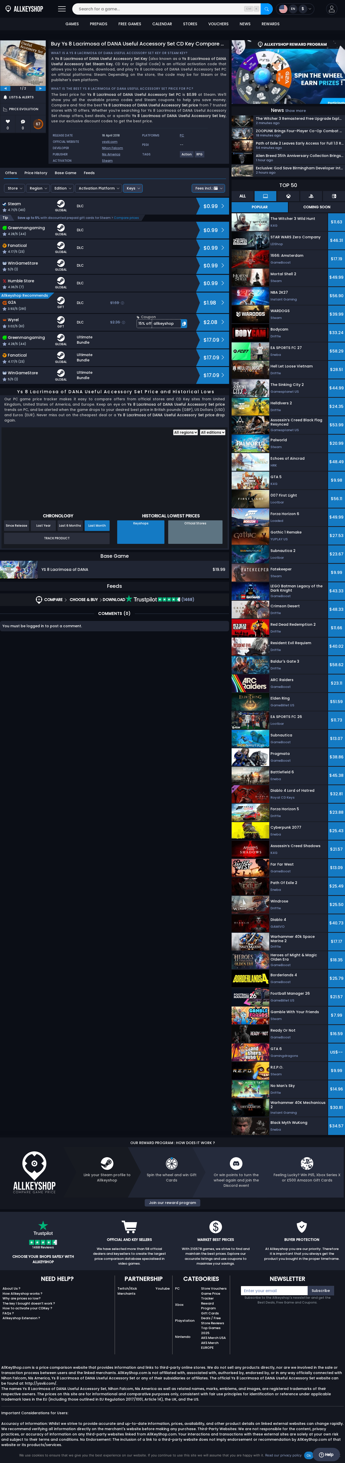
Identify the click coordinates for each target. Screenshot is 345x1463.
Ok (309, 1455)
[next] (41, 88)
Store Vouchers (214, 1288)
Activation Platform (97, 188)
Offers (11, 172)
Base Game (65, 172)
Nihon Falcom (112, 148)
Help (328, 1454)
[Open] (62, 9)
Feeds (89, 172)
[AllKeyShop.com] (24, 9)
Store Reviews (212, 1323)
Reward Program (208, 1306)
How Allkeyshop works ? (22, 1293)
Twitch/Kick (127, 1288)
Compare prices (126, 218)
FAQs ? (8, 1313)
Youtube (163, 1288)
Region (36, 188)
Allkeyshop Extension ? (21, 1318)
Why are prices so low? (22, 1298)
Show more (295, 110)
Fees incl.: (204, 188)
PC (177, 1288)
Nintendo (182, 1336)
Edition (61, 188)
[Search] (267, 9)
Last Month (97, 525)
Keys (131, 188)
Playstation (184, 1320)
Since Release (16, 525)
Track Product (57, 538)
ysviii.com (109, 142)
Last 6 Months (70, 525)
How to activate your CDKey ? (27, 1308)
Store (13, 188)
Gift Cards (210, 1313)
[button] (331, 9)
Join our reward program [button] (172, 1202)
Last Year (43, 525)
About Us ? (11, 1288)
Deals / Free (211, 1318)
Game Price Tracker (210, 1296)
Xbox (179, 1304)
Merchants (126, 1293)
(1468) (187, 599)
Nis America (111, 154)
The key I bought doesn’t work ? (29, 1303)
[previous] (5, 88)
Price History (35, 172)
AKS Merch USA (213, 1337)
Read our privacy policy (283, 1455)
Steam (107, 160)
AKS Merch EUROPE (209, 1345)
